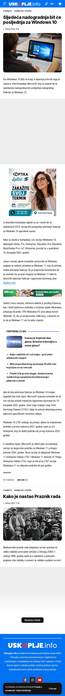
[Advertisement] (32, 131)
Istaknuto (7, 11)
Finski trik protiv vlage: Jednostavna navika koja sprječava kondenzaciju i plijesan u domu (29, 377)
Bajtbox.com (9, 282)
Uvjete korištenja (23, 690)
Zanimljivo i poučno (23, 11)
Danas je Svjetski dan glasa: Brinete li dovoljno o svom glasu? (41, 341)
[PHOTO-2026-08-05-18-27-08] (32, 192)
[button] (52, 688)
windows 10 (22, 480)
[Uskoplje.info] (25, 4)
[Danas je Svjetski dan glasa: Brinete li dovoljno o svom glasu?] (14, 342)
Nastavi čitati (32, 620)
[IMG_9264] (32, 292)
